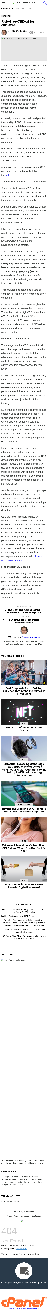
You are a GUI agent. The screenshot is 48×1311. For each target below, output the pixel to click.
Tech (14, 1185)
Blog (24, 684)
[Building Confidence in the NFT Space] (24, 711)
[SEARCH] (45, 3)
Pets (40, 1182)
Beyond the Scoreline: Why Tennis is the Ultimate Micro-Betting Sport (24, 810)
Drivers (24, 1177)
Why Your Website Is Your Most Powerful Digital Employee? (24, 886)
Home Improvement (12, 1182)
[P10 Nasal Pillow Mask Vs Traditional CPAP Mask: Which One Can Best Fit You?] (24, 829)
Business (14, 1177)
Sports (6, 1185)
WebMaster (21, 1248)
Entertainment (24, 804)
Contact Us (36, 1216)
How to (26, 1182)
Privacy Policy (13, 1216)
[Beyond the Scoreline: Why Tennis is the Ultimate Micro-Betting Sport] (24, 793)
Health (39, 1179)
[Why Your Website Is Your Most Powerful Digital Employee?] (24, 868)
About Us (25, 1216)
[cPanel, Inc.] (24, 1306)
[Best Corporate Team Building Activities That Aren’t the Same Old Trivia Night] (24, 672)
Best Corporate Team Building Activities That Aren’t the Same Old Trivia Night (24, 691)
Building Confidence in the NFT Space (24, 729)
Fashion (22, 1179)
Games (31, 1179)
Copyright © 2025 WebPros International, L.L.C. (24, 1308)
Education (33, 1177)
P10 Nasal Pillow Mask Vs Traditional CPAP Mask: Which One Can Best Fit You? (24, 848)
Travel (21, 1185)
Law (33, 1182)
